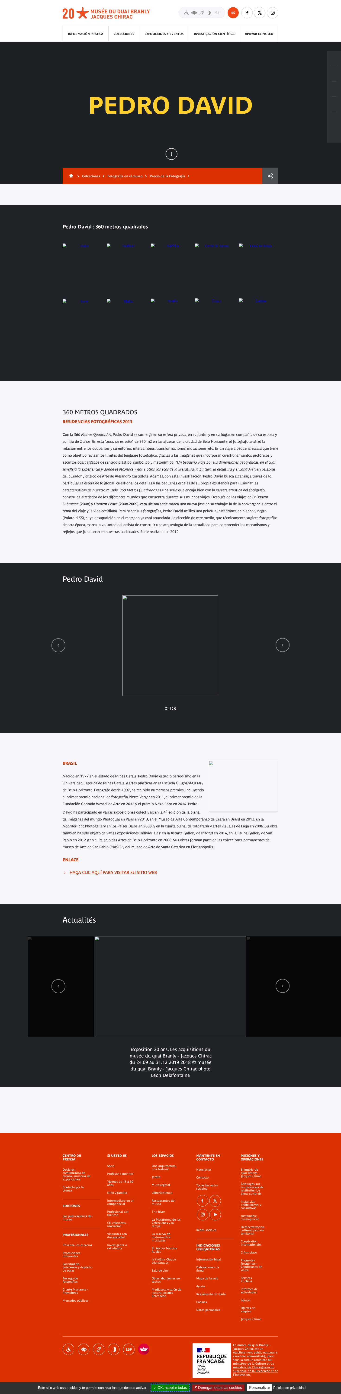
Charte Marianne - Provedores (75, 1291)
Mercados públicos (75, 1300)
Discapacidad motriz (68, 1349)
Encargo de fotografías (70, 1280)
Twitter (260, 13)
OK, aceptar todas (172, 1388)
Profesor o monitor (120, 1174)
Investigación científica (214, 34)
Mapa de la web (207, 1278)
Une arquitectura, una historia (164, 1167)
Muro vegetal (161, 1185)
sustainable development (250, 1217)
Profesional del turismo (117, 1213)
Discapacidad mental (113, 1349)
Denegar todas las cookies (219, 1388)
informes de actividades (249, 1291)
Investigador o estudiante (117, 1247)
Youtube (215, 1214)
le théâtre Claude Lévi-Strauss (164, 1261)
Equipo (245, 1300)
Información (334, 73)
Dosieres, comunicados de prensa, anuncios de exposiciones (76, 1174)
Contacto (202, 1177)
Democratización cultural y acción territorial (252, 1230)
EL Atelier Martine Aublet (164, 1250)
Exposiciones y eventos (164, 34)
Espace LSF (129, 1349)
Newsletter (203, 1169)
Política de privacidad (289, 1388)
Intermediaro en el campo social (120, 1202)
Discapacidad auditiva (98, 1349)
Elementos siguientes (283, 645)
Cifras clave (249, 1252)
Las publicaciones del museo (77, 1218)
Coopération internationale (251, 1243)
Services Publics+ (246, 1279)
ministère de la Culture (249, 1363)
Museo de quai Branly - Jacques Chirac (106, 13)
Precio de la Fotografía (167, 176)
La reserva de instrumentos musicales (161, 1237)
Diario (334, 89)
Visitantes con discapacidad (202, 12)
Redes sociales (206, 1230)
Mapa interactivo (334, 119)
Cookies (201, 1302)
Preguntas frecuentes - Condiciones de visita (251, 1265)
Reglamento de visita (211, 1294)
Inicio (70, 176)
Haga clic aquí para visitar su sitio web (113, 872)
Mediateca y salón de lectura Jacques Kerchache (166, 1293)
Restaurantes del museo (163, 1202)
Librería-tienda (162, 1192)
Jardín (156, 1177)
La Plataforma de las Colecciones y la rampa (166, 1223)
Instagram (272, 13)
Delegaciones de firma (207, 1269)
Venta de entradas (334, 58)
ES (233, 13)
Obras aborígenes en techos (166, 1280)
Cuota (270, 176)
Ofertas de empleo (248, 1310)
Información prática (85, 34)
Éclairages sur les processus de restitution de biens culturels (252, 1188)
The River (158, 1211)
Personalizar (259, 1388)
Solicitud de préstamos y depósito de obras (77, 1267)
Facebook (247, 13)
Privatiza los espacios (77, 1245)
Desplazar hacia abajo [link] (171, 154)
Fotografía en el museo (124, 176)
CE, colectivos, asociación (116, 1224)
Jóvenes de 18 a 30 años (120, 1183)
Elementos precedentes (58, 645)
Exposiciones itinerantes (71, 1254)
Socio (110, 1166)
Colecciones (124, 34)
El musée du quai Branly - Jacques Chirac (251, 1173)
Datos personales (208, 1310)
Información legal (208, 1259)
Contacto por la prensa (73, 1189)
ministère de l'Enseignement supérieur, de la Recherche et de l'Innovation (255, 1371)
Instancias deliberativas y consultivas (251, 1205)
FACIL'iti (144, 1349)
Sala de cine (160, 1270)
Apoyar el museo (259, 34)
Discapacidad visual (83, 1349)
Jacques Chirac (251, 1319)
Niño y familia (117, 1192)
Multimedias (334, 104)
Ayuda (200, 1286)
